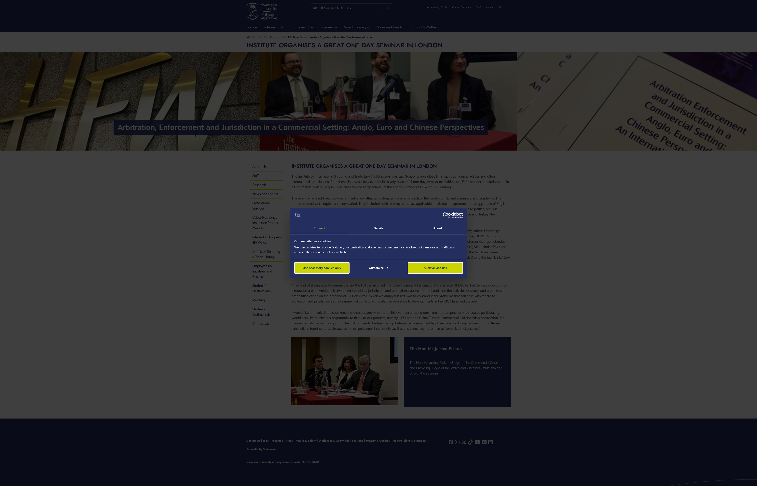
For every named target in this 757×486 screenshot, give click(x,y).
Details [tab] (378, 228)
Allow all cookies (435, 268)
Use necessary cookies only (322, 268)
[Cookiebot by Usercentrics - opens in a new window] (445, 215)
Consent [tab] (319, 228)
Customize (376, 268)
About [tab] (437, 228)
